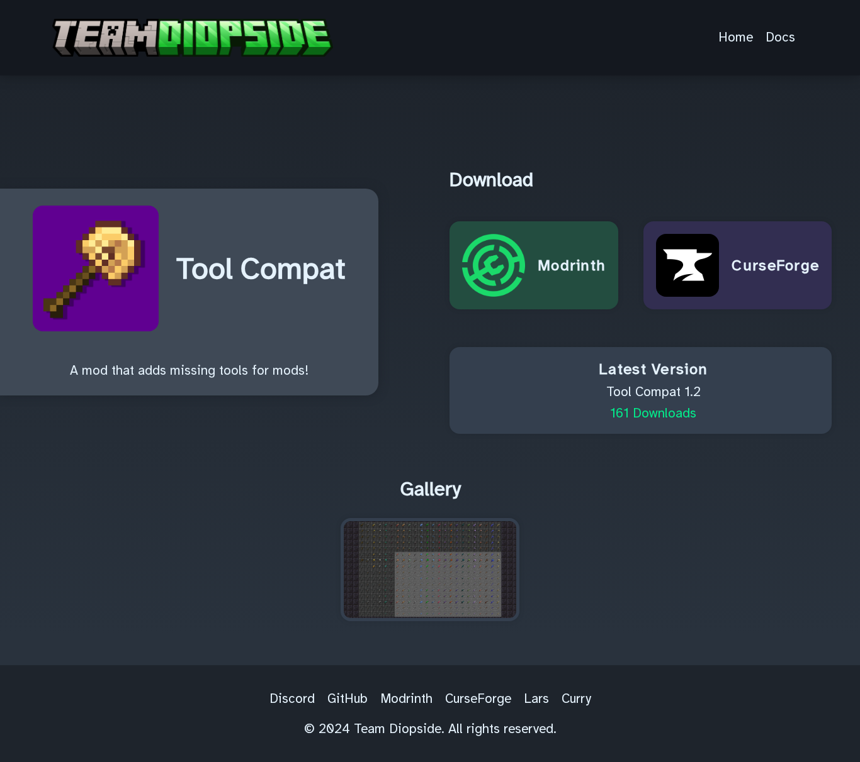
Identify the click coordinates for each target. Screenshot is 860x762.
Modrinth (406, 698)
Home (735, 37)
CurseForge (478, 698)
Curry (576, 698)
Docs (780, 37)
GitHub (347, 698)
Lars (536, 698)
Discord (292, 698)
